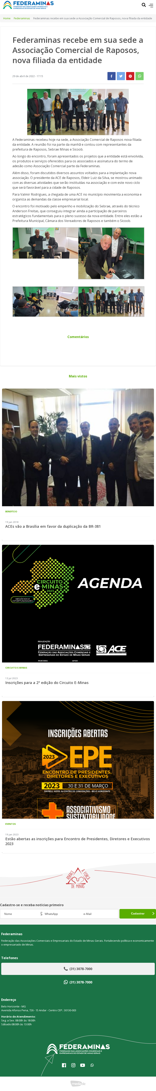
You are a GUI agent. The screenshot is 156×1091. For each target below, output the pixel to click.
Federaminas (22, 18)
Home (7, 18)
